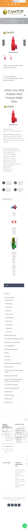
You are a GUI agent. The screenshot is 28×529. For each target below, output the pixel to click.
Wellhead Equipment (10, 335)
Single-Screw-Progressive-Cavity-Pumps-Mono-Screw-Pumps (14, 380)
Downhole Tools (9, 367)
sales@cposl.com (9, 446)
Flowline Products (9, 395)
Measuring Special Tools (11, 376)
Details (14, 207)
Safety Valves (12, 76)
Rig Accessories (9, 402)
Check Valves (9, 314)
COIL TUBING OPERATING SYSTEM (14, 339)
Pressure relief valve (8, 134)
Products (14, 19)
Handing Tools (9, 391)
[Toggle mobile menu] (25, 15)
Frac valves (9, 332)
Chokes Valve (9, 324)
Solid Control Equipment (11, 384)
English (17, 1)
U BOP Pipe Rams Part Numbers (19, 439)
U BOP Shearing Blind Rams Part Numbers (20, 430)
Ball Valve (8, 310)
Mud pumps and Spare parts (12, 342)
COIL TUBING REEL (10, 346)
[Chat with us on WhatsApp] (25, 526)
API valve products (10, 297)
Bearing (7, 353)
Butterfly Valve (9, 300)
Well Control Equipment (11, 349)
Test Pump (7, 356)
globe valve (9, 307)
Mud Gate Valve (10, 317)
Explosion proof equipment (12, 388)
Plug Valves (9, 303)
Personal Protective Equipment (13, 363)
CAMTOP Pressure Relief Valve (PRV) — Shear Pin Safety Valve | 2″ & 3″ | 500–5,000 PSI (14, 264)
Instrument (8, 360)
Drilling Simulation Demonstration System (14, 371)
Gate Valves (9, 321)
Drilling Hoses (8, 398)
